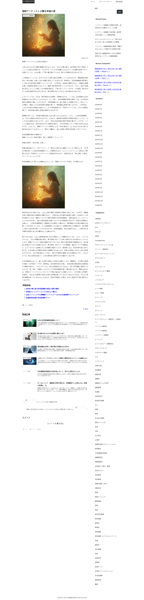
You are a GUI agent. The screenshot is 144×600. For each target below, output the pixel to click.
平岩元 (104, 78)
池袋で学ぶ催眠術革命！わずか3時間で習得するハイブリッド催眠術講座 (108, 55)
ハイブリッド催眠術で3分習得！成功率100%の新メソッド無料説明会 (108, 33)
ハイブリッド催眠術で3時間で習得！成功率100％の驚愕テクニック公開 (108, 26)
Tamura (104, 71)
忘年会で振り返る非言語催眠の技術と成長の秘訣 (42, 289)
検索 (96, 8)
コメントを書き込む (55, 423)
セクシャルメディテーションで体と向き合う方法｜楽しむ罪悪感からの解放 (108, 40)
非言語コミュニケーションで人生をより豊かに (41, 292)
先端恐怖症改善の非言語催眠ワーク (38, 298)
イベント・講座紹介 (28, 305)
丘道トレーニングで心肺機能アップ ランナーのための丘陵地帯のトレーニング (52, 295)
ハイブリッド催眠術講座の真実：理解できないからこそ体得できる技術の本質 (108, 47)
